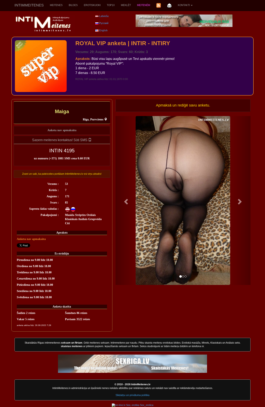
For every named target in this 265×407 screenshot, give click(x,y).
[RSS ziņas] (158, 5)
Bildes (73, 5)
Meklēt (126, 5)
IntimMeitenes (29, 5)
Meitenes (56, 5)
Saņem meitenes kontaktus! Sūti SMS (60, 140)
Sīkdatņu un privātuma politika (132, 395)
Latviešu (104, 16)
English (103, 30)
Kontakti (184, 5)
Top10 (111, 5)
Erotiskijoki (92, 5)
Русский (103, 23)
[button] (126, 200)
